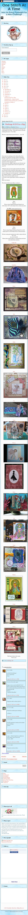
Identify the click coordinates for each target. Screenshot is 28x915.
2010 (5, 116)
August (6, 96)
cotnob (8, 719)
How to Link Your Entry (8, 780)
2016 (5, 81)
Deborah (3, 64)
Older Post (24, 756)
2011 (5, 115)
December (7, 89)
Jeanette (3, 67)
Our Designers (6, 775)
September (7, 94)
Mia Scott (9, 707)
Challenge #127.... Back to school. (12, 99)
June (6, 105)
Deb (14, 314)
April (6, 108)
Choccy (17, 127)
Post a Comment (5, 753)
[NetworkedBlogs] (14, 850)
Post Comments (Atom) (12, 759)
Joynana (9, 745)
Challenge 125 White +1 (10, 102)
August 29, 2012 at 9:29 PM (13, 730)
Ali (14, 518)
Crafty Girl (14, 242)
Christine (4, 61)
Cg (14, 401)
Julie (14, 371)
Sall (2, 70)
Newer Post (3, 756)
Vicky (14, 545)
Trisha (14, 420)
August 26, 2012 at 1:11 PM (13, 679)
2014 (5, 84)
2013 (5, 86)
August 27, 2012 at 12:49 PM (13, 704)
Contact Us (5, 782)
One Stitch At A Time (14, 7)
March (6, 110)
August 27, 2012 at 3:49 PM (13, 716)
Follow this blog (14, 852)
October (7, 92)
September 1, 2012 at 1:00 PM (13, 751)
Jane (3, 65)
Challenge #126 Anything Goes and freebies (14, 100)
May (6, 107)
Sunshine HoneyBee (11, 682)
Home (14, 756)
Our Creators (5, 776)
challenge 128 (10, 660)
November (7, 91)
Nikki (14, 342)
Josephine (14, 265)
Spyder (8, 670)
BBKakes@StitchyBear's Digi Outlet (16, 911)
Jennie (3, 68)
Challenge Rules (6, 778)
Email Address (5, 47)
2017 (5, 80)
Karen (14, 286)
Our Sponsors (6, 781)
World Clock (14, 881)
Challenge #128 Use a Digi (10, 97)
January (7, 113)
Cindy (14, 604)
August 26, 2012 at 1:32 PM (13, 695)
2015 (5, 83)
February (7, 111)
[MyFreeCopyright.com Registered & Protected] (7, 842)
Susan (14, 492)
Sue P (3, 71)
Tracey (3, 72)
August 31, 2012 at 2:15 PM (13, 742)
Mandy (14, 574)
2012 (5, 88)
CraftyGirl (4, 62)
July (6, 103)
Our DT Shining (6, 777)
